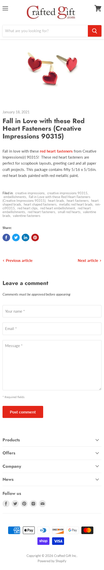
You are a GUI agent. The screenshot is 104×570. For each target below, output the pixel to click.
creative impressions (30, 193)
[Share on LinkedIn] (25, 237)
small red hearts (69, 212)
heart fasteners (78, 201)
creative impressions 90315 (67, 193)
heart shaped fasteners (40, 204)
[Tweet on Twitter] (16, 237)
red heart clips (27, 208)
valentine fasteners (26, 216)
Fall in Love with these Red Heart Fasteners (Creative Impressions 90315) (46, 199)
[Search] (94, 31)
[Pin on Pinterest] (35, 237)
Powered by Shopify (52, 561)
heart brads (56, 201)
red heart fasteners (41, 212)
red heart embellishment (57, 208)
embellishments (15, 197)
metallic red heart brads (76, 204)
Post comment (23, 411)
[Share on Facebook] (6, 237)
